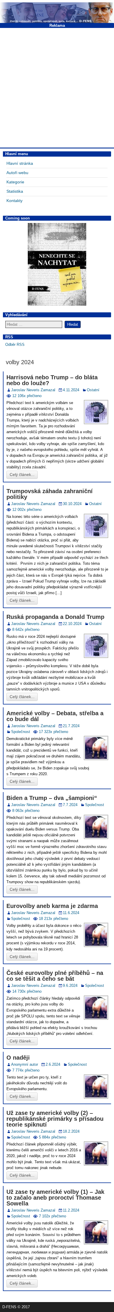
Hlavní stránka (19, 163)
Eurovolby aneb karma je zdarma (52, 906)
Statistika (14, 191)
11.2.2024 (71, 1210)
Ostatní (93, 390)
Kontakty (14, 200)
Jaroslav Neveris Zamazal (33, 390)
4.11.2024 (71, 390)
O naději (18, 1057)
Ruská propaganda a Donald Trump (55, 617)
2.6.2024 (53, 1064)
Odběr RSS (15, 344)
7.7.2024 (70, 805)
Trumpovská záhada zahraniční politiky (49, 494)
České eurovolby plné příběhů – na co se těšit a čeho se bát (54, 976)
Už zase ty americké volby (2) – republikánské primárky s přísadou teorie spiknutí (54, 1119)
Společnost (20, 732)
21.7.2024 (71, 726)
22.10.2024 (72, 624)
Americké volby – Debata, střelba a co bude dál (54, 716)
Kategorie (15, 182)
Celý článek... (22, 474)
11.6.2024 (71, 913)
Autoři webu (17, 172)
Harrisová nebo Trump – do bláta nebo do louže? (52, 380)
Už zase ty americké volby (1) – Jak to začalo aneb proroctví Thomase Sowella (55, 1198)
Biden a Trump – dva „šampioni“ (51, 798)
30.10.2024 (72, 504)
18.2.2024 (71, 1131)
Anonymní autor (24, 1064)
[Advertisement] (57, 87)
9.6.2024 (70, 985)
